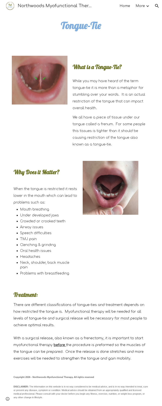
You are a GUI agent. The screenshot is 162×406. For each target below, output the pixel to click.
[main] (80, 25)
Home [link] (125, 6)
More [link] (140, 6)
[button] (157, 6)
